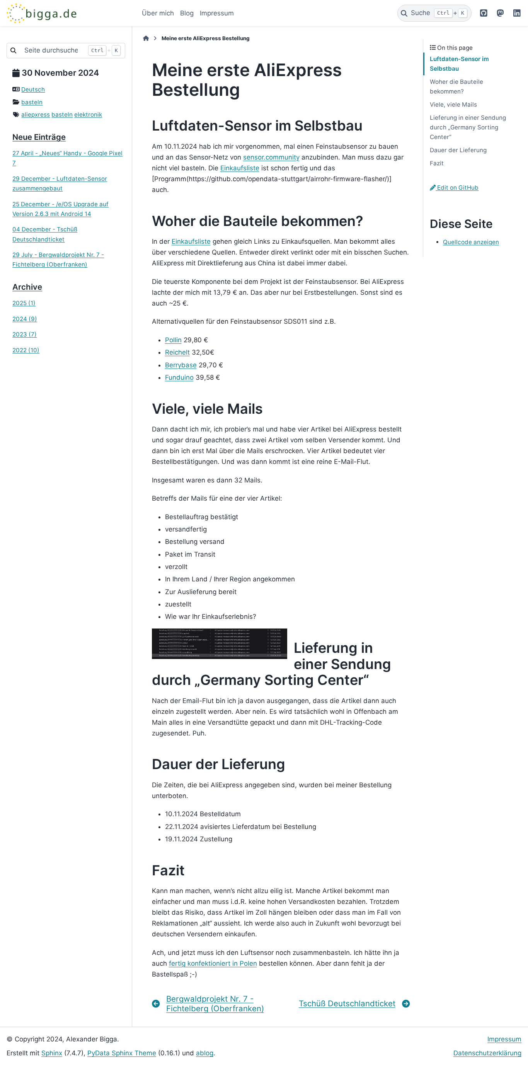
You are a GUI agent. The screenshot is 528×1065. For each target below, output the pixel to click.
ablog (204, 1053)
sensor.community (271, 157)
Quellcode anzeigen (471, 242)
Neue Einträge (39, 137)
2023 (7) (24, 334)
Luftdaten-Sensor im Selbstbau (459, 63)
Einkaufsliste (239, 168)
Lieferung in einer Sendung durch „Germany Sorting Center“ (468, 127)
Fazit (437, 163)
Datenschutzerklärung (487, 1053)
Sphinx (51, 1053)
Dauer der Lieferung (458, 150)
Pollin (173, 340)
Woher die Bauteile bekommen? (456, 86)
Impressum (217, 13)
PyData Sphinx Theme (121, 1053)
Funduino (179, 377)
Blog (187, 13)
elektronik (88, 114)
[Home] (146, 38)
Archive (27, 287)
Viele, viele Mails (453, 104)
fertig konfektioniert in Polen (213, 963)
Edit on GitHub (457, 187)
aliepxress (35, 114)
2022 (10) (25, 350)
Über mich (158, 13)
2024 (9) (24, 319)
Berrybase (181, 365)
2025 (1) (24, 303)
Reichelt (177, 352)
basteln (32, 102)
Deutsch (33, 89)
